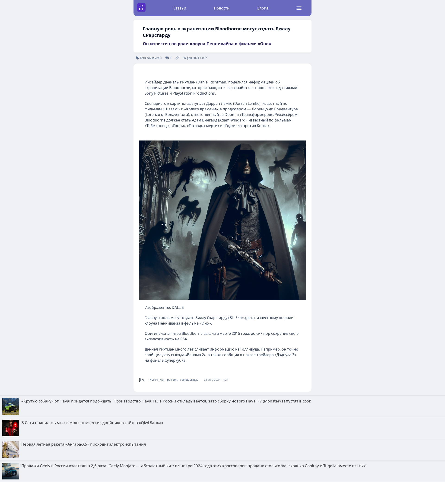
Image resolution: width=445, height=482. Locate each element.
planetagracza (189, 380)
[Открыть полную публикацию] (177, 58)
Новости (221, 8)
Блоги (262, 8)
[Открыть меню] (299, 8)
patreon (172, 380)
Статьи (179, 8)
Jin (141, 379)
